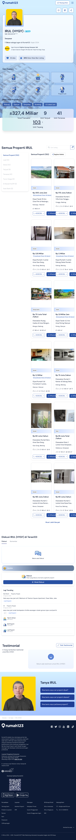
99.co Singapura (48, 810)
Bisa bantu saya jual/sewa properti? (55, 704)
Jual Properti (7, 601)
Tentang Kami (5, 806)
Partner (4, 813)
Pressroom (4, 820)
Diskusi (4, 541)
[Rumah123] (10, 2)
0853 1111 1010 (18, 759)
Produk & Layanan (7, 810)
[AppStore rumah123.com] (8, 795)
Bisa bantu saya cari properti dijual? (55, 690)
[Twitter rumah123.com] (56, 727)
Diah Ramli (6, 594)
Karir (3, 816)
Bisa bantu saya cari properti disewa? (55, 697)
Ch (4, 606)
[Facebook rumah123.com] (52, 727)
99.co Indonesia (48, 806)
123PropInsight (6, 823)
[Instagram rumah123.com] (60, 727)
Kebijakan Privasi (31, 806)
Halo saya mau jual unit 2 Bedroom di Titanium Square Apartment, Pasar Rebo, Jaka (30, 598)
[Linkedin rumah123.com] (68, 726)
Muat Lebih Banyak (53, 522)
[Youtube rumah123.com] (64, 727)
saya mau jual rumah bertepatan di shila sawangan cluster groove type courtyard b (30, 610)
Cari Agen (11, 718)
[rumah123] (12, 725)
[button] (58, 10)
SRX (45, 813)
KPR (16, 810)
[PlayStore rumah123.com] (22, 795)
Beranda (4, 718)
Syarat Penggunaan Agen (34, 813)
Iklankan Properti (19, 806)
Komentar (13, 541)
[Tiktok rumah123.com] (72, 726)
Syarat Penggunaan (32, 810)
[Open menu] (72, 3)
